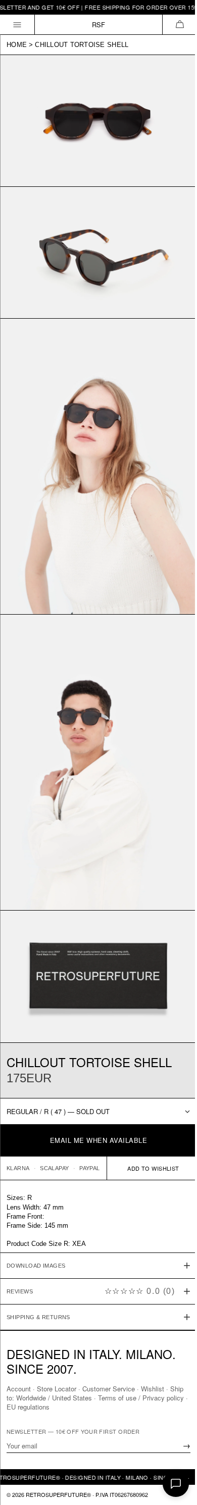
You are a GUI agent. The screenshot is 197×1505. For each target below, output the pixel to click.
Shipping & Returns (38, 1279)
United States (87, 1397)
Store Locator (56, 1388)
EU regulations (51, 1407)
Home (17, 44)
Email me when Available (98, 1140)
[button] (179, 24)
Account (19, 1388)
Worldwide (46, 1397)
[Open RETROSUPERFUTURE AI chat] (176, 1484)
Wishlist (152, 1388)
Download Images (36, 1228)
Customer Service (108, 1388)
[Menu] (17, 24)
